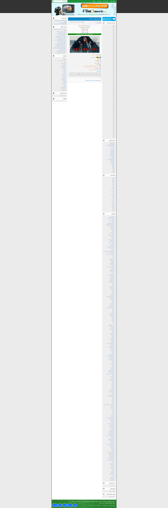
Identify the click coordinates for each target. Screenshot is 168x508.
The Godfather (112, 427)
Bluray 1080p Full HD (110, 159)
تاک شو (113, 183)
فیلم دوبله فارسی (111, 496)
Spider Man (112, 407)
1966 (113, 66)
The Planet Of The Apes (110, 444)
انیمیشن (113, 180)
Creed (113, 256)
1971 (113, 72)
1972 (113, 73)
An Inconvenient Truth (110, 225)
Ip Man (113, 318)
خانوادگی (113, 188)
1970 (113, 71)
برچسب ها (99, 1)
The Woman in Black (111, 460)
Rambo (113, 381)
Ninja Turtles (112, 357)
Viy (113, 475)
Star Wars (112, 409)
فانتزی (113, 196)
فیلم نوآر (113, 197)
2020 (113, 130)
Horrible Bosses (112, 305)
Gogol (113, 292)
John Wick (112, 328)
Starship (113, 410)
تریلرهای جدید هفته (63, 66)
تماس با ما (105, 1)
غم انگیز (113, 195)
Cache (64, 505)
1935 (113, 33)
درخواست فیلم (97, 505)
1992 (113, 97)
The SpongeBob (111, 455)
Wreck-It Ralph (112, 480)
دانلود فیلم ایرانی (111, 491)
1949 (113, 47)
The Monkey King (111, 440)
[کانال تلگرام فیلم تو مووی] (109, 19)
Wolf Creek (112, 477)
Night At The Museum (110, 356)
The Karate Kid (112, 431)
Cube (113, 257)
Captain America (111, 248)
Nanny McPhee (112, 354)
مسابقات (64, 84)
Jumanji (113, 331)
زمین (65, 70)
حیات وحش (64, 67)
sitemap (55, 505)
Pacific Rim (112, 368)
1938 (113, 37)
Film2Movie (94, 54)
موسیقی (113, 207)
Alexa (75, 505)
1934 (113, 32)
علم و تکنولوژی (63, 79)
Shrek (113, 397)
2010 (113, 118)
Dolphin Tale (112, 271)
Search (69, 505)
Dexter (65, 59)
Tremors (113, 469)
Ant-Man (112, 230)
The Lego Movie (111, 434)
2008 (113, 116)
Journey (113, 330)
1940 (113, 39)
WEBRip (113, 171)
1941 (113, 40)
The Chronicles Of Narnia (110, 417)
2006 (113, 113)
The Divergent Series (111, 423)
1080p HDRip (112, 142)
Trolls (113, 470)
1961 (113, 60)
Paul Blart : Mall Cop (111, 371)
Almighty (112, 222)
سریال (65, 72)
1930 (113, 27)
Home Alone (112, 303)
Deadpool (112, 262)
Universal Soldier (111, 474)
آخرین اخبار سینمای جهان (62, 60)
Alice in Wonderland (111, 218)
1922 (113, 26)
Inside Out (112, 316)
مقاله (65, 85)
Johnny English (112, 329)
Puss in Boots (112, 378)
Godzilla (113, 291)
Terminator (112, 415)
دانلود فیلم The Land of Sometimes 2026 (59, 48)
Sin (113, 401)
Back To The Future (111, 235)
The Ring (112, 450)
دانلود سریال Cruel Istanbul (61, 50)
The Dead (112, 422)
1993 (113, 98)
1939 (113, 38)
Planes (113, 375)
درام (113, 189)
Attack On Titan (111, 232)
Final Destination (111, 282)
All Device (64, 58)
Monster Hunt (112, 348)
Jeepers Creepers (111, 324)
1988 (113, 92)
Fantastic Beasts (112, 278)
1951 (113, 50)
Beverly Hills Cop (111, 242)
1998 (113, 104)
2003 (113, 110)
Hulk (113, 309)
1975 (113, 77)
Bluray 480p (112, 160)
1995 (113, 100)
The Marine (112, 436)
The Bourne (112, 416)
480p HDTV (112, 148)
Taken (113, 411)
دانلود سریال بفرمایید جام (61, 38)
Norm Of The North (111, 358)
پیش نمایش (64, 65)
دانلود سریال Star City (62, 35)
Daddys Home (112, 259)
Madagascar (112, 342)
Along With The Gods (111, 223)
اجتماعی (113, 177)
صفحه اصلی (112, 1)
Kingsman (112, 337)
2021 (113, 131)
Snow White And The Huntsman (109, 404)
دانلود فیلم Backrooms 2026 (61, 51)
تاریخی (113, 182)
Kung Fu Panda (112, 338)
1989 (113, 93)
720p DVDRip (112, 151)
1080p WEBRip (111, 146)
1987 (113, 91)
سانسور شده (64, 71)
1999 (113, 105)
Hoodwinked (112, 304)
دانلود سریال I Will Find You (61, 31)
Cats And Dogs (112, 250)
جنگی (113, 187)
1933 (113, 31)
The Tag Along (112, 456)
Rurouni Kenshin (111, 389)
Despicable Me (112, 263)
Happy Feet (112, 298)
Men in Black (112, 345)
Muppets (113, 351)
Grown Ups (112, 295)
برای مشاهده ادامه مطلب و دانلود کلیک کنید (92, 80)
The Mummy (112, 441)
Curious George (111, 258)
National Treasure (111, 355)
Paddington (112, 369)
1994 (113, 99)
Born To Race (112, 244)
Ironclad (113, 322)
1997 (113, 103)
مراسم (113, 202)
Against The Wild (111, 217)
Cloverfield (112, 252)
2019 (113, 129)
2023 (113, 133)
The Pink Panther (111, 443)
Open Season (112, 363)
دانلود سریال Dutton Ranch (61, 43)
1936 (113, 34)
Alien (113, 219)
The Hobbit (112, 429)
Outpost (113, 364)
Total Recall (112, 464)
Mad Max (112, 341)
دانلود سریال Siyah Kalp (61, 42)
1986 (113, 90)
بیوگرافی (113, 181)
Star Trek (112, 408)
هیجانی (113, 208)
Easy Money (112, 276)
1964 (113, 64)
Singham (113, 402)
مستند (113, 203)
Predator (113, 377)
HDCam (113, 165)
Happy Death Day (111, 297)
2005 (113, 112)
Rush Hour (112, 390)
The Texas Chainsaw (111, 457)
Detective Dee (112, 264)
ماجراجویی (112, 201)
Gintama (113, 290)
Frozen (113, 283)
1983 (113, 86)
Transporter (112, 468)
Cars (113, 249)
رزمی (113, 193)
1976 (113, 78)
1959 (113, 58)
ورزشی (113, 209)
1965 (113, 65)
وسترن (113, 210)
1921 (113, 25)
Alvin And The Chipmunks (110, 224)
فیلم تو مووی (101, 503)
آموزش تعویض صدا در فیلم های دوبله (60, 23)
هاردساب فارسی (63, 90)
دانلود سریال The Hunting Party (60, 36)
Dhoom (113, 265)
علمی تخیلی (112, 194)
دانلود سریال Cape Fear (61, 32)
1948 (113, 46)
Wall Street (112, 476)
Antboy (113, 231)
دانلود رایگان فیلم (63, 95)
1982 (113, 85)
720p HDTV (112, 153)
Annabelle (112, 229)
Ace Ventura (112, 216)
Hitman (113, 302)
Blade (113, 243)
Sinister (113, 403)
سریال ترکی (64, 74)
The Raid (112, 449)
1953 (113, 51)
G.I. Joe (113, 284)
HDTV (113, 167)
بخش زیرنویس (105, 505)
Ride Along (112, 387)
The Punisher (112, 447)
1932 (113, 30)
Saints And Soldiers (111, 391)
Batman (113, 238)
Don (113, 272)
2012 (113, 120)
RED (113, 383)
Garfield (113, 285)
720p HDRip (112, 152)
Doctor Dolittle (112, 270)
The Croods (112, 421)
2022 (113, 132)
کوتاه (113, 200)
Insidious (112, 317)
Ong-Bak (112, 362)
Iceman (113, 311)
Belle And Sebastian (111, 239)
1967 (113, 67)
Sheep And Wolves (111, 395)
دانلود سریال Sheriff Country (61, 37)
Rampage (112, 382)
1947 (113, 45)
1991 (113, 96)
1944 (113, 43)
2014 (113, 123)
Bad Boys (112, 237)
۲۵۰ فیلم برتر (112, 485)
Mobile (113, 168)
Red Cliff (112, 384)
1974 (113, 76)
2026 (113, 137)
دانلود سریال (89, 25)
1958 (113, 57)
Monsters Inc (112, 350)
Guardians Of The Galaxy (110, 296)
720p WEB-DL (112, 154)
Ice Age (113, 310)
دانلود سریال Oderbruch (94, 19)
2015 (113, 124)
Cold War (112, 255)
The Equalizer (112, 424)
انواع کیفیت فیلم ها (63, 22)
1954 (113, 52)
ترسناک (113, 184)
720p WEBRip (112, 155)
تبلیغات (93, 1)
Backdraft (112, 236)
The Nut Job (112, 442)
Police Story (112, 376)
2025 (113, 136)
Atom (60, 505)
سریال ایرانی (64, 73)
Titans (113, 462)
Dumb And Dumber (111, 275)
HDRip (113, 166)
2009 (113, 117)
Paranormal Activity (111, 370)
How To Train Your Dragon (110, 308)
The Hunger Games (111, 430)
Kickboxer (112, 335)
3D (113, 147)
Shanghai (112, 394)
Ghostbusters (112, 289)
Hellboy (113, 301)
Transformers (112, 467)
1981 (113, 84)
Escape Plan (112, 277)
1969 (113, 70)
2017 (113, 126)
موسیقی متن (64, 86)
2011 (113, 119)
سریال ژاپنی (64, 77)
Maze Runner (112, 344)
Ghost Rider (112, 288)
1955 (113, 53)
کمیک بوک (64, 80)
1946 (113, 44)
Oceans (113, 361)
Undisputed (112, 473)
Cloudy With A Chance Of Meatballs (108, 251)
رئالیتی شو (112, 190)
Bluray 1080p (112, 158)
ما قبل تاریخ (64, 83)
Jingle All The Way (111, 325)
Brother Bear (112, 245)
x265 (113, 172)
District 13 (112, 269)
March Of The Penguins (110, 343)
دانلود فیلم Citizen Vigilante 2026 (60, 52)
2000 (113, 106)
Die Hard (112, 268)
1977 (113, 79)
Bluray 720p (112, 161)
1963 (113, 63)
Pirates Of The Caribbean (110, 374)
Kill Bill (113, 336)
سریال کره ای (63, 78)
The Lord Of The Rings (110, 435)
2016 (113, 125)
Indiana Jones (112, 315)
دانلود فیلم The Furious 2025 (61, 45)
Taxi (113, 414)
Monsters (112, 349)
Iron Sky (113, 321)
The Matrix (112, 437)
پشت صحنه (64, 64)
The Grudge (112, 428)
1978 (113, 80)
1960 (113, 59)
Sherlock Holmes (111, 396)
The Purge (112, 448)
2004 (113, 111)
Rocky (113, 388)
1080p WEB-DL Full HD (110, 145)
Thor (113, 461)
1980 (113, 83)
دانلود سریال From (62, 49)
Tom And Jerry (112, 463)
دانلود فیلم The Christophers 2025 (60, 44)
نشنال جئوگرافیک (63, 87)
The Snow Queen (111, 454)
